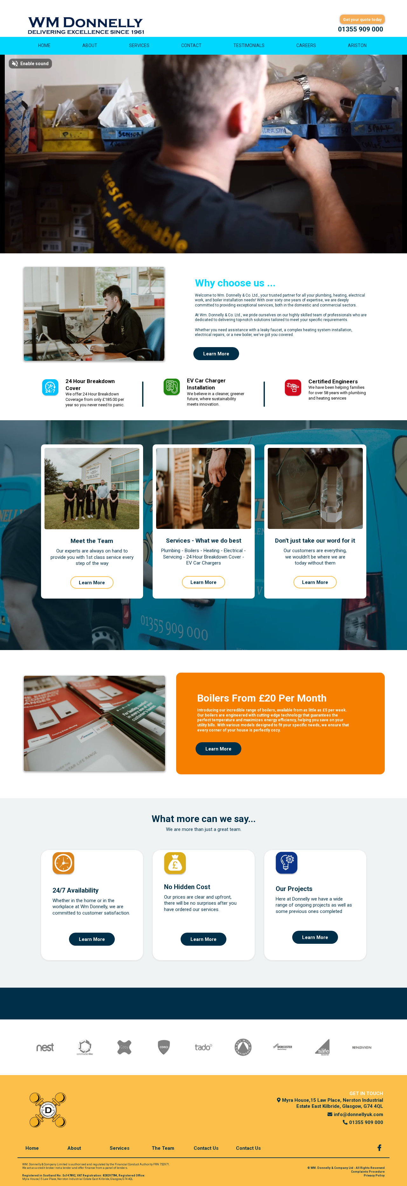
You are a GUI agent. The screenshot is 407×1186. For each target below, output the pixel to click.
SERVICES (139, 45)
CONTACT (191, 45)
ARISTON (357, 45)
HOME (44, 45)
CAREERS (306, 45)
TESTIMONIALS (249, 45)
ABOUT (89, 45)
